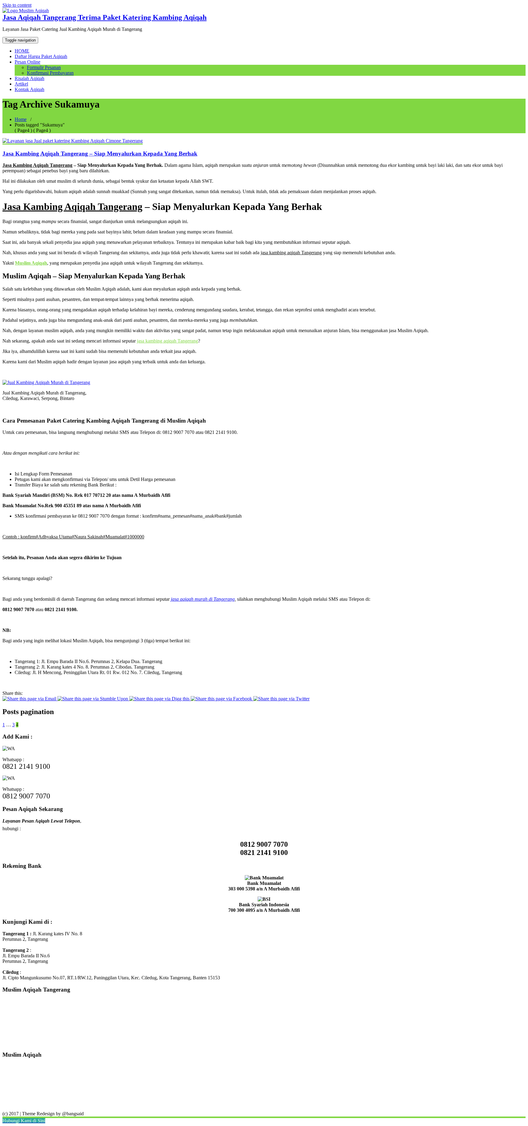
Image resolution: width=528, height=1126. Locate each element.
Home (21, 119)
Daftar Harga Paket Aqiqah (41, 56)
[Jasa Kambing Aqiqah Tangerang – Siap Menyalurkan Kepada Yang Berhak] (72, 140)
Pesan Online (27, 61)
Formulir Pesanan (44, 67)
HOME (22, 50)
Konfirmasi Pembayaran (50, 72)
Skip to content (16, 5)
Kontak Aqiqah (29, 89)
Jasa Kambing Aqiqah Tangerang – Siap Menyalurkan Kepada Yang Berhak (99, 153)
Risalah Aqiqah (29, 78)
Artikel (21, 83)
